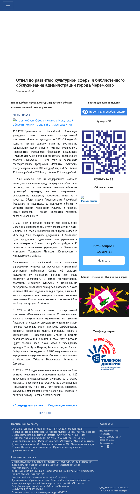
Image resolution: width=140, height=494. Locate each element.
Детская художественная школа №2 (30, 464)
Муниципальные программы (67, 447)
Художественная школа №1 (26, 444)
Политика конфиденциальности (28, 431)
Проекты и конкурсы (22, 450)
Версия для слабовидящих (106, 111)
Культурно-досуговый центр (71, 435)
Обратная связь (43, 428)
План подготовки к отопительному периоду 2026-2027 (39, 492)
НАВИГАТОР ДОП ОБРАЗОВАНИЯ (27, 489)
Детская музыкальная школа (65, 464)
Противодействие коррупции (67, 428)
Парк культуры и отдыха (24, 441)
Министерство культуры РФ (55, 483)
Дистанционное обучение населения (30, 480)
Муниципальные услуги (82, 444)
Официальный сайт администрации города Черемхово (39, 477)
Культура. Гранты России (24, 467)
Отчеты (16, 447)
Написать (104, 260)
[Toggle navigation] (8, 5)
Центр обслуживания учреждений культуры (34, 438)
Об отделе (17, 428)
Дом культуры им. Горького (72, 438)
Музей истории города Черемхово (55, 441)
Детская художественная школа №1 (75, 461)
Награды (25, 447)
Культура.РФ (37, 474)
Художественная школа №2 (55, 444)
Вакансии (28, 428)
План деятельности (42, 447)
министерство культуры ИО (26, 483)
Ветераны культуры (56, 431)
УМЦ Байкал (78, 483)
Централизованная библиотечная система (33, 435)
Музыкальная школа (84, 441)
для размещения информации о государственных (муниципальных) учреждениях (53, 471)
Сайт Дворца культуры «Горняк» (28, 486)
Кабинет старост (20, 474)
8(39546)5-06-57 (114, 437)
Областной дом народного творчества (70, 480)
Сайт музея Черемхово (57, 486)
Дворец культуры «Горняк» (81, 431)
